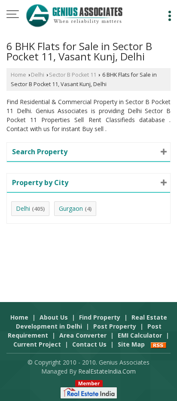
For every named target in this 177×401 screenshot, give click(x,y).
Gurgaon (71, 208)
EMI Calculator (140, 335)
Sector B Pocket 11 (72, 74)
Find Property (99, 317)
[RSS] (158, 344)
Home (18, 74)
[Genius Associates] (74, 15)
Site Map (131, 344)
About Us (54, 317)
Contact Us (89, 344)
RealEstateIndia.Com (107, 371)
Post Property (114, 326)
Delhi (37, 74)
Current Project (37, 344)
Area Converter (83, 335)
